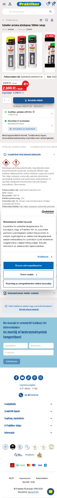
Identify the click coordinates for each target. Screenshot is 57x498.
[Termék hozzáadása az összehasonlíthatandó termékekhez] (41, 20)
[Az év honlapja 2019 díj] (27, 447)
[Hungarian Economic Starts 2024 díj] (5, 447)
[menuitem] (4, 4)
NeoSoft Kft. (33, 492)
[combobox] (28, 12)
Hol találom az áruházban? (24, 129)
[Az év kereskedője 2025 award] (39, 455)
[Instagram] (40, 377)
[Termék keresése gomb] (50, 11)
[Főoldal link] (29, 4)
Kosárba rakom (35, 100)
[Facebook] (16, 377)
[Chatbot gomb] (50, 491)
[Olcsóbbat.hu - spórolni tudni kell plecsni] (30, 455)
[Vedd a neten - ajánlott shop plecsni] (18, 455)
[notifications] (52, 20)
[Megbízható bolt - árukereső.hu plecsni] (51, 447)
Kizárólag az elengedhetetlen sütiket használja (28, 283)
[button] (33, 113)
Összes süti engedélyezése (28, 265)
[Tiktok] (28, 377)
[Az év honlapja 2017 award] (43, 447)
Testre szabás (27, 274)
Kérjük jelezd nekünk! (29, 309)
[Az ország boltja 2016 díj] (35, 447)
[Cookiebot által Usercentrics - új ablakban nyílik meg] (42, 212)
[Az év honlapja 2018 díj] (20, 447)
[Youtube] (22, 377)
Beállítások (43, 257)
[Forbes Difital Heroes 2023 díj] (12, 447)
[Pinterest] (34, 377)
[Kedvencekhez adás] (46, 20)
